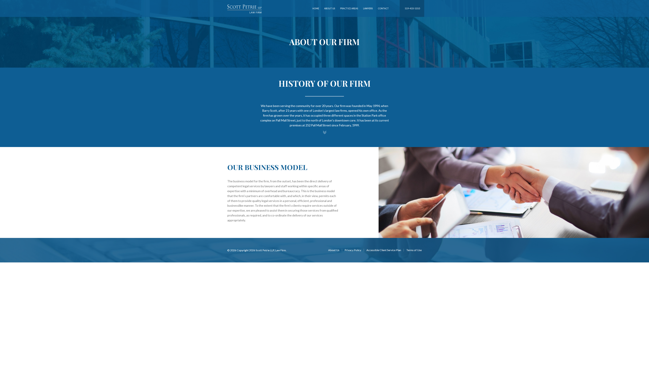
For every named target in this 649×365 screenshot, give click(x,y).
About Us (329, 8)
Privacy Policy (353, 250)
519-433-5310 (412, 8)
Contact (383, 8)
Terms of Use (414, 250)
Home (316, 8)
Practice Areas (349, 8)
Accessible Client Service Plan (383, 250)
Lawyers (368, 8)
